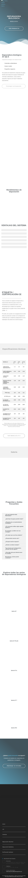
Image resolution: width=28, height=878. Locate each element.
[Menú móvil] (26, 3)
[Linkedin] (19, 775)
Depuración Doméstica (8, 847)
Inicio (3, 824)
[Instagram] (12, 775)
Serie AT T (14, 700)
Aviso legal (7, 876)
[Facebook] (8, 775)
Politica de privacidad (12, 876)
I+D (3, 829)
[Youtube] (16, 775)
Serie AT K (14, 670)
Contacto (4, 834)
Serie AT (14, 611)
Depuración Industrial (7, 841)
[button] (14, 160)
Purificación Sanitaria (7, 852)
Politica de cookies (20, 876)
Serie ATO (14, 728)
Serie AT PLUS (14, 641)
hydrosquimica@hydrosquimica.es (14, 871)
